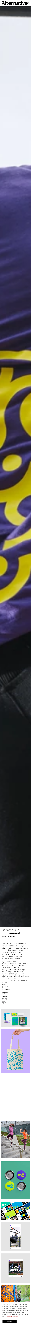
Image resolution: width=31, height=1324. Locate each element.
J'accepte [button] (9, 1321)
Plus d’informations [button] (12, 1317)
